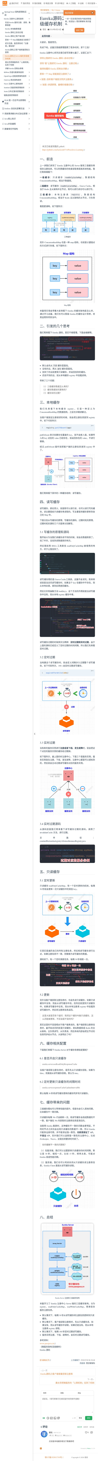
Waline (89, 1448)
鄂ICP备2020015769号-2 (54, 1457)
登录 (80, 1418)
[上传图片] (55, 1418)
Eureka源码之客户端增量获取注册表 (17, 51)
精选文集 (49, 3)
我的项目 (26, 3)
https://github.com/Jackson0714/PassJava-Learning (63, 149)
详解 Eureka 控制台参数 (14, 68)
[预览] (58, 1418)
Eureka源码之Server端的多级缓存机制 (17, 57)
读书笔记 (60, 3)
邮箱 (62, 1393)
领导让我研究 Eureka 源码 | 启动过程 (57, 58)
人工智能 (72, 3)
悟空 (44, 29)
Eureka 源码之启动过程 (14, 32)
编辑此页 (46, 1360)
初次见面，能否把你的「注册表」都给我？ (16, 44)
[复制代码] (91, 427)
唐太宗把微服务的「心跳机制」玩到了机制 (17, 63)
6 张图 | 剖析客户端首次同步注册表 (56, 79)
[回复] (91, 1432)
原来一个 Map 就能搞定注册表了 (17, 39)
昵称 (44, 1393)
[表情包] (51, 1418)
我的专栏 (15, 3)
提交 (88, 1418)
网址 (79, 1393)
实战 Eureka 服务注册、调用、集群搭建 (17, 23)
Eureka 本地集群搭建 (13, 29)
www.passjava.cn (48, 1343)
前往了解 (79, 30)
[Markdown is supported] (44, 1418)
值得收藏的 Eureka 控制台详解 (54, 68)
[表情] (47, 1418)
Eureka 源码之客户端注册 (15, 36)
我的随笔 (37, 3)
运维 (82, 3)
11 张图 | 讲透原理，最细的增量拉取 (57, 84)
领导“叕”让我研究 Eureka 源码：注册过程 (59, 63)
